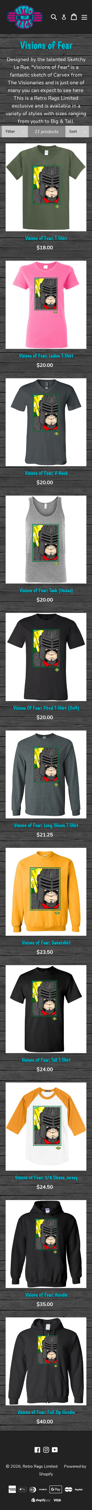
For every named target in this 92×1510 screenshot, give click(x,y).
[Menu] (84, 16)
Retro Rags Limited (39, 1466)
